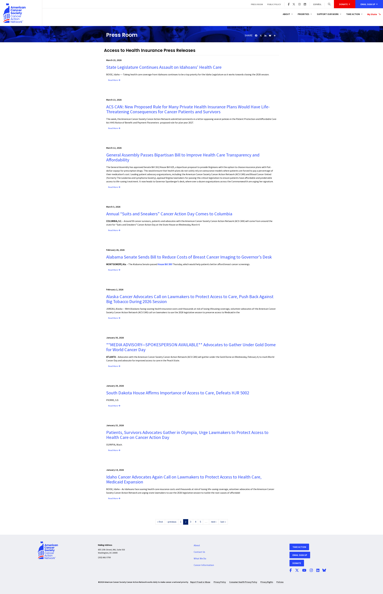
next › (214, 521)
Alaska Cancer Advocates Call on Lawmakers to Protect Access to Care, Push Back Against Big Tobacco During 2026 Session (189, 299)
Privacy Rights (266, 582)
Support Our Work (328, 14)
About (286, 14)
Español (317, 4)
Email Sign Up (299, 555)
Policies (280, 582)
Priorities (303, 14)
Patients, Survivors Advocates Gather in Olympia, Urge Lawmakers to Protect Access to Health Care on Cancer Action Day (187, 435)
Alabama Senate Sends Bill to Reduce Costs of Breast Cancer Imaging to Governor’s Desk (189, 257)
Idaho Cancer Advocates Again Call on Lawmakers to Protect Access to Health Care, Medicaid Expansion (183, 479)
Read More (113, 80)
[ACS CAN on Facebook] (288, 4)
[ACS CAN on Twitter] (293, 4)
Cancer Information (204, 565)
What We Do (200, 558)
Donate (296, 563)
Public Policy (274, 4)
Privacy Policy (220, 582)
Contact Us (199, 552)
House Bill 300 (165, 264)
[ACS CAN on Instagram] (299, 4)
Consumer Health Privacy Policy (243, 582)
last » (223, 521)
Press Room (257, 4)
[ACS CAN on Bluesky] (324, 570)
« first (160, 521)
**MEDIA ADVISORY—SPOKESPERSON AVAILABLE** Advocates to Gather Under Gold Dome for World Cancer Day (191, 347)
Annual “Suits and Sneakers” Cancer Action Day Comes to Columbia (169, 214)
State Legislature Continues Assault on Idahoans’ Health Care (164, 67)
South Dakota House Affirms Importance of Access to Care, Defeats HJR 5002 (177, 393)
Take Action (353, 14)
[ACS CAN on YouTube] (304, 570)
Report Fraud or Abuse (200, 582)
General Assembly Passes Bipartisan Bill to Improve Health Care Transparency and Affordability (182, 157)
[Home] (21, 13)
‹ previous (171, 521)
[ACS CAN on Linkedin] (305, 4)
